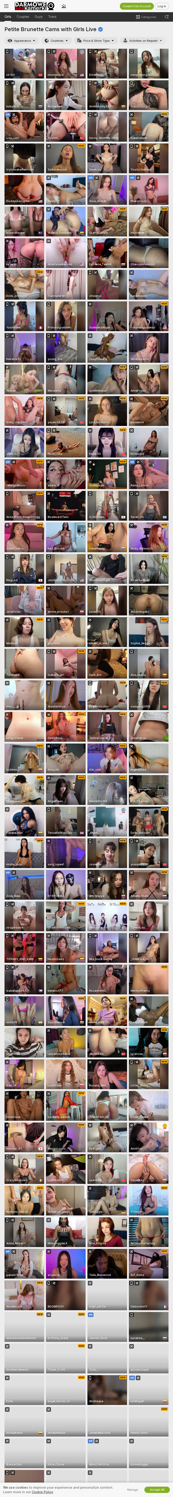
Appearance (22, 40)
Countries (57, 40)
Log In (162, 6)
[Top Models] (64, 6)
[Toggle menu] (6, 6)
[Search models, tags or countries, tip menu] (166, 17)
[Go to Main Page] (35, 6)
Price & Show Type (96, 40)
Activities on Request (143, 40)
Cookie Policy (42, 1492)
